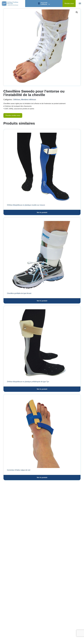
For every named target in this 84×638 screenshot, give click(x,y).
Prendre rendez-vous (12, 115)
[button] (77, 12)
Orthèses (16, 99)
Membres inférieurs (28, 99)
